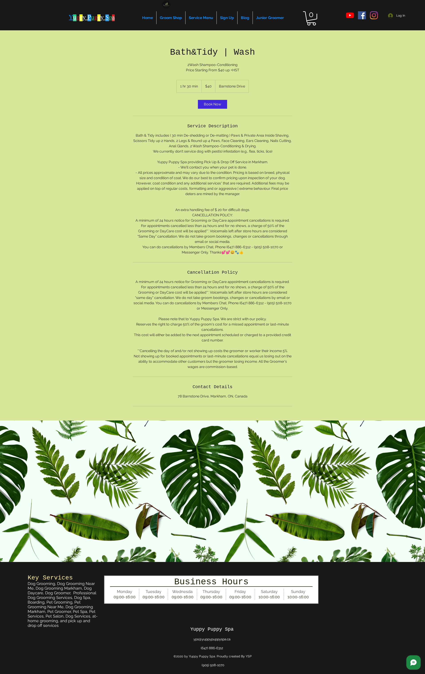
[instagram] (374, 15)
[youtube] (350, 15)
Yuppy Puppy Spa (212, 629)
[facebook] (362, 15)
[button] (311, 18)
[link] (212, 104)
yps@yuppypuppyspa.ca (211, 639)
